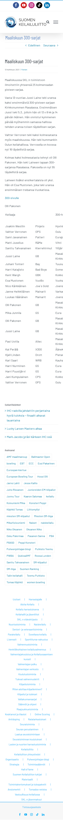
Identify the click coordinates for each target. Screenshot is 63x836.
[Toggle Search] (47, 22)
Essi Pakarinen (46, 463)
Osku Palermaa (15, 535)
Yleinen (24, 69)
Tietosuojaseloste (31, 807)
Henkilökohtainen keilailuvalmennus (27, 649)
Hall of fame (27, 769)
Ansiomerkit (14, 789)
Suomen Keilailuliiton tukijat (27, 774)
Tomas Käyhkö (15, 582)
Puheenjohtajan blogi (19, 549)
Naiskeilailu (40, 624)
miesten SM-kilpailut (18, 516)
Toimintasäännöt (36, 764)
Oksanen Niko (34, 529)
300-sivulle (12, 198)
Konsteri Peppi (37, 502)
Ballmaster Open (40, 456)
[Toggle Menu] (55, 22)
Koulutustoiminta (27, 674)
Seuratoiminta (27, 724)
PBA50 (10, 542)
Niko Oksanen (14, 529)
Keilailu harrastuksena (27, 609)
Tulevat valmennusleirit (27, 679)
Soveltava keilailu (38, 634)
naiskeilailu (47, 522)
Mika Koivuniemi (16, 522)
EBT (22, 463)
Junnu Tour (13, 496)
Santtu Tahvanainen (18, 562)
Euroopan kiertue (16, 470)
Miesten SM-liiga (43, 516)
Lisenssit (11, 639)
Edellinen (34, 45)
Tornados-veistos (38, 789)
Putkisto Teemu (44, 549)
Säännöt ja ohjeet (27, 704)
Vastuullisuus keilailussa (27, 794)
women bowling (36, 582)
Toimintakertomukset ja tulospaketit (27, 784)
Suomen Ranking (29, 568)
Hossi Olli (42, 476)
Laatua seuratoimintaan (27, 734)
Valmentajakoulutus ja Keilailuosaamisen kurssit (31, 657)
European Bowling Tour (20, 476)
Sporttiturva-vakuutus (36, 639)
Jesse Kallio (30, 483)
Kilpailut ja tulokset (27, 694)
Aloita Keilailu (27, 604)
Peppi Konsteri (26, 542)
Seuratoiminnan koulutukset (27, 739)
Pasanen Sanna (36, 535)
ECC (31, 463)
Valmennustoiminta (27, 644)
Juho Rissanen (15, 489)
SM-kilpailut (40, 562)
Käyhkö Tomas (15, 509)
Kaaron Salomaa (33, 496)
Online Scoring (42, 714)
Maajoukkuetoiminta (27, 709)
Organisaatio (12, 759)
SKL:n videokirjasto (27, 619)
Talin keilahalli (15, 575)
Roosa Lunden (43, 555)
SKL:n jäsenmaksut (31, 799)
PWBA (10, 555)
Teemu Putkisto (36, 575)
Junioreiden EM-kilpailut (42, 489)
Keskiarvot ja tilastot (15, 714)
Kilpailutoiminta (27, 684)
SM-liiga (11, 568)
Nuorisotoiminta (17, 624)
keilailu (50, 496)
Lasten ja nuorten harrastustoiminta (27, 744)
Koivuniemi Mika (16, 502)
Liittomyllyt (33, 509)
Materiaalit (27, 779)
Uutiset (16, 599)
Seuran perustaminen (27, 729)
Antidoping (14, 719)
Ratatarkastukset (37, 719)
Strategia (14, 764)
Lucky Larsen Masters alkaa (24, 428)
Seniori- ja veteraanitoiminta (27, 629)
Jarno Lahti (13, 483)
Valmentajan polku (27, 664)
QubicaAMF (24, 555)
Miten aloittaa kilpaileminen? (27, 689)
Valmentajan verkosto (27, 669)
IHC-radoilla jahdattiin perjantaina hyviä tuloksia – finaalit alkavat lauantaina (28, 415)
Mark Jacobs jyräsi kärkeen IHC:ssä (29, 437)
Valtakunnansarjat (27, 699)
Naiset (33, 522)
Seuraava (49, 45)
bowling (11, 463)
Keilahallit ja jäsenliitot (27, 614)
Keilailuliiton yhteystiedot (27, 754)
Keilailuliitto (27, 749)
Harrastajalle (35, 599)
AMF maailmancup (17, 456)
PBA (51, 535)
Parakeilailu (14, 634)
